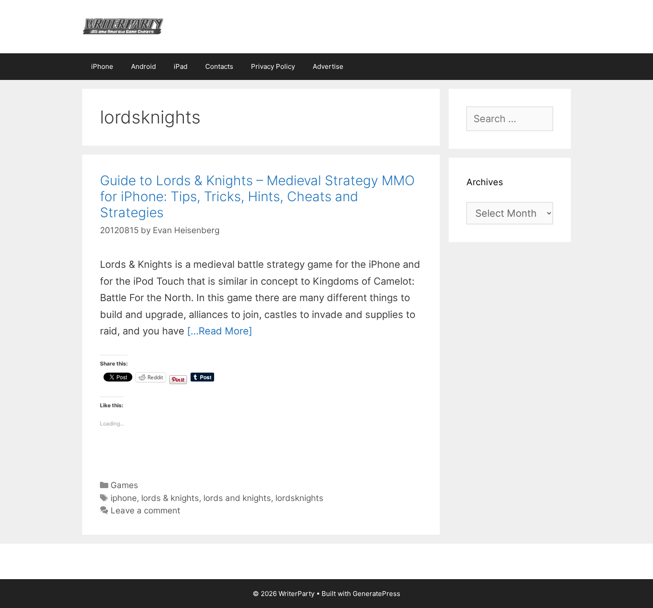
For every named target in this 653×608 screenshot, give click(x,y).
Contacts (219, 66)
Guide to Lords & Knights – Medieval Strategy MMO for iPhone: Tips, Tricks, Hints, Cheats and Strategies (257, 196)
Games (124, 485)
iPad (180, 66)
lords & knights (170, 498)
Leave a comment (145, 510)
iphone (124, 498)
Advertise (328, 66)
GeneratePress (376, 593)
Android (143, 66)
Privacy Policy (273, 66)
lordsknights (299, 498)
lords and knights (237, 498)
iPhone (102, 66)
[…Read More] (219, 331)
